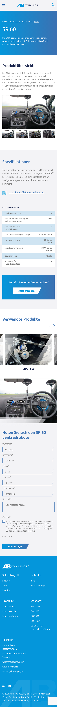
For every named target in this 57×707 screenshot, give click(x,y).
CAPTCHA (7, 536)
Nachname (7, 455)
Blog (32, 580)
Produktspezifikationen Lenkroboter (26, 192)
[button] (51, 111)
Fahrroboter (27, 22)
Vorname (7, 444)
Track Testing (14, 22)
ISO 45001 (35, 621)
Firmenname (8, 488)
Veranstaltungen (38, 585)
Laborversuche (9, 611)
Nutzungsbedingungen (12, 671)
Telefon (6, 477)
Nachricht (7, 499)
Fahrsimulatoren (10, 616)
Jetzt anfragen (26, 290)
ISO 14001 (35, 611)
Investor (6, 590)
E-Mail (5, 466)
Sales (4, 585)
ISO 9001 (34, 616)
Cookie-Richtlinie (10, 666)
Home (4, 22)
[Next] (54, 325)
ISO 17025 (35, 606)
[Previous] (49, 325)
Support (6, 580)
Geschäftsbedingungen (13, 662)
